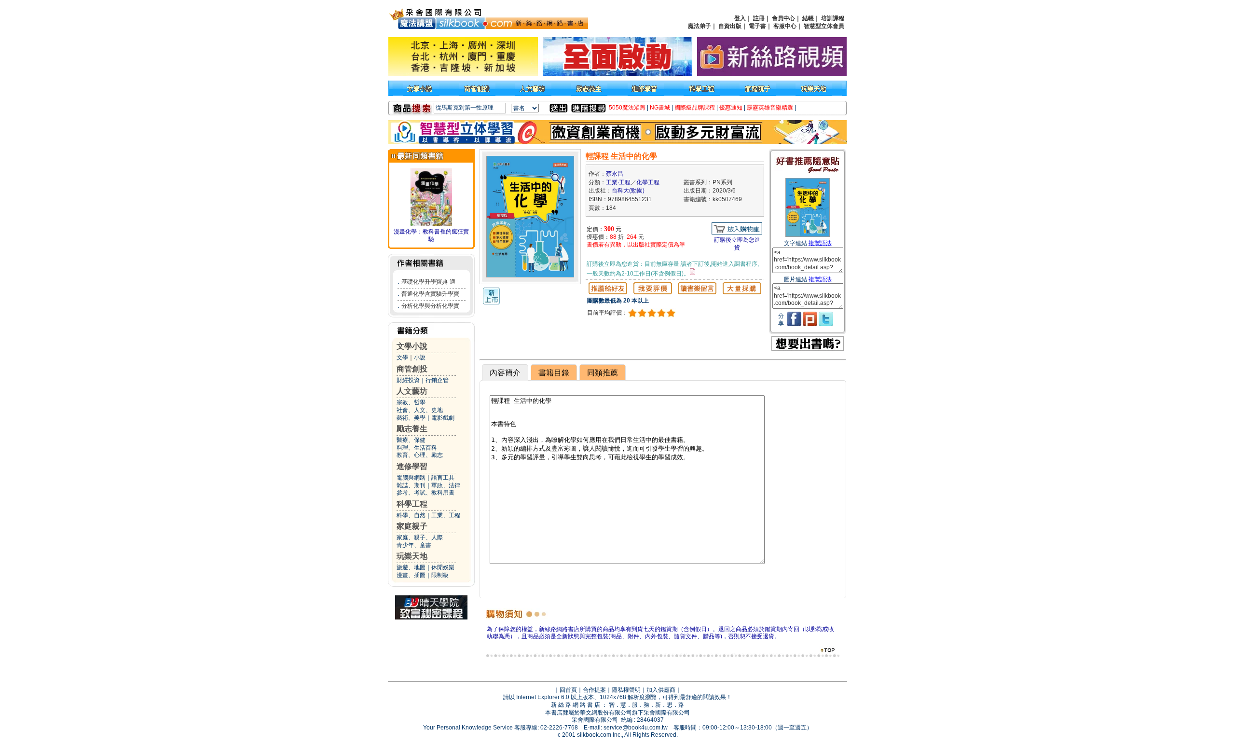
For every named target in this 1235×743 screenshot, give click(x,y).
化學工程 (647, 182)
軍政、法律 (445, 485)
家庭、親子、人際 (420, 537)
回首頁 (568, 690)
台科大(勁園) (628, 190)
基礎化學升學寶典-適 (428, 281)
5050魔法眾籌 (627, 107)
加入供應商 (660, 690)
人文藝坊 (412, 391)
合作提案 (594, 690)
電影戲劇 (442, 417)
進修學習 (412, 466)
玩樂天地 (412, 556)
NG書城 (660, 107)
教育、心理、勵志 (420, 455)
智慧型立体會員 (824, 26)
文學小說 (412, 346)
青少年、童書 (414, 545)
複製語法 (820, 243)
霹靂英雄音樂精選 (770, 107)
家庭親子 (412, 526)
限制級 (440, 575)
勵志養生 (412, 429)
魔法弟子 (699, 26)
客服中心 (784, 26)
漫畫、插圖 (411, 575)
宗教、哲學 (411, 402)
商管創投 (412, 369)
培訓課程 (832, 18)
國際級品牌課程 (694, 107)
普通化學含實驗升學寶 (430, 293)
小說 (419, 357)
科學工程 (412, 504)
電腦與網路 (411, 477)
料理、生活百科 (417, 447)
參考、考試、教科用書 (425, 492)
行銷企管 (437, 380)
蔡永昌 (614, 173)
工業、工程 (445, 515)
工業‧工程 (618, 182)
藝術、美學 (411, 417)
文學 (402, 357)
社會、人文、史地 (420, 410)
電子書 (757, 26)
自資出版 (729, 26)
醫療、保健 (411, 440)
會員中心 (783, 18)
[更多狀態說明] (692, 271)
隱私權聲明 (626, 690)
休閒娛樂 (442, 567)
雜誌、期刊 (411, 485)
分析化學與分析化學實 (430, 306)
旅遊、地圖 (411, 567)
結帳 (808, 18)
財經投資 (408, 380)
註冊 (759, 18)
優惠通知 (730, 107)
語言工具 (442, 477)
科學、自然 (411, 515)
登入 (740, 18)
